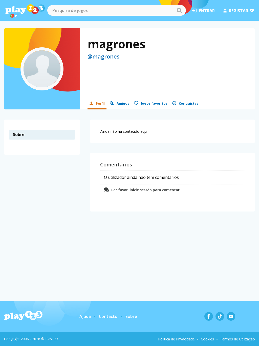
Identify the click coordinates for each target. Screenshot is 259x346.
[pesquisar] (179, 10)
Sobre (131, 316)
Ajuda (85, 316)
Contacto (108, 316)
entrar (207, 10)
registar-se (241, 10)
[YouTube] (231, 316)
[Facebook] (208, 316)
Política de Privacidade (176, 339)
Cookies (207, 339)
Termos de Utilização (237, 339)
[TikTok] (219, 316)
